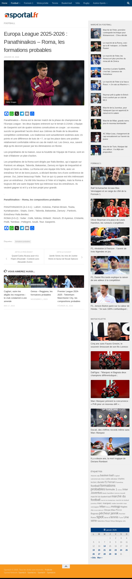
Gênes (120, 490)
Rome (93, 517)
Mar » (99, 558)
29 (110, 554)
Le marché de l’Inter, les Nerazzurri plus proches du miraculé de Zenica (114, 58)
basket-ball (107, 475)
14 (105, 546)
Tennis (55, 3)
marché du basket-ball (101, 497)
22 (110, 550)
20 (99, 550)
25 (127, 550)
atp (98, 476)
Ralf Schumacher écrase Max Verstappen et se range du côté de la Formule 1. (108, 191)
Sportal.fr (41, 572)
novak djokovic (98, 510)
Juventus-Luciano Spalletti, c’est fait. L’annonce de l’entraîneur (114, 71)
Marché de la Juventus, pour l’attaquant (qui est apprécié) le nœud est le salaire (115, 110)
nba (92, 510)
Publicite (48, 570)
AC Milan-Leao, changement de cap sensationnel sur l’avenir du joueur (116, 136)
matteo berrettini (117, 503)
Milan (103, 506)
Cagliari (117, 476)
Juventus (96, 492)
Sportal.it (22, 572)
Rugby (86, 3)
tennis (114, 517)
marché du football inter (108, 500)
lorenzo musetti (119, 493)
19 (94, 550)
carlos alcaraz (111, 479)
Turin (121, 517)
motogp (115, 506)
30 (116, 554)
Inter (125, 489)
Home (4, 3)
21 (105, 550)
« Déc (93, 558)
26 (94, 554)
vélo (124, 521)
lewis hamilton (108, 493)
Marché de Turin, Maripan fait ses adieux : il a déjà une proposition (115, 149)
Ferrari (111, 482)
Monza (108, 507)
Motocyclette (42, 3)
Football (14, 3)
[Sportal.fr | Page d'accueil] (21, 15)
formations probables (22, 241)
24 (121, 550)
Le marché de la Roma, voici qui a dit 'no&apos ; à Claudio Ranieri (115, 45)
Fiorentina (119, 482)
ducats (100, 482)
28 (105, 554)
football (9, 23)
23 (116, 550)
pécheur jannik (109, 513)
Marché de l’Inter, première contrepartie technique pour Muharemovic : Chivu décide (115, 32)
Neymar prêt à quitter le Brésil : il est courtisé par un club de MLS (116, 97)
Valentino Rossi (103, 521)
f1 (106, 482)
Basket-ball (67, 3)
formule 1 (111, 489)
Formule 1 (28, 3)
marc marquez (104, 503)
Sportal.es (51, 572)
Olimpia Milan (109, 510)
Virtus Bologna (116, 521)
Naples (124, 507)
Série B (107, 518)
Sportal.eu (31, 572)
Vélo (78, 3)
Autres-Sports (99, 3)
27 (99, 554)
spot (100, 517)
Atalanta (94, 476)
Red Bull (122, 514)
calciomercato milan (98, 479)
